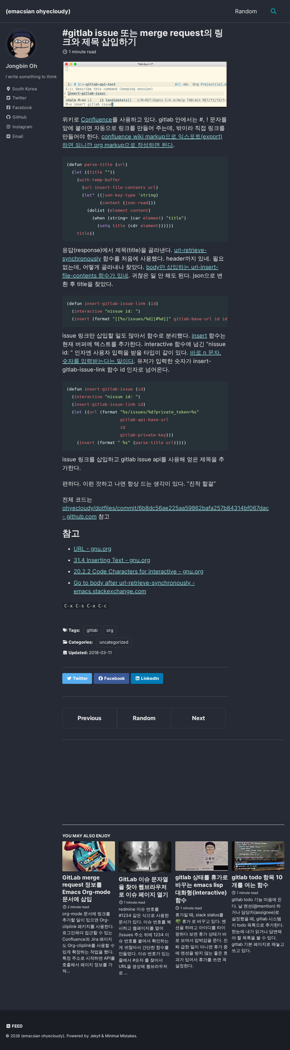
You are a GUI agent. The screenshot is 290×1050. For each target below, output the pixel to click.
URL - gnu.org (92, 548)
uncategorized (113, 642)
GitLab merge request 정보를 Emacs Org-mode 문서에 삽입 (86, 888)
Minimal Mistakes (120, 1036)
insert (199, 335)
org (109, 630)
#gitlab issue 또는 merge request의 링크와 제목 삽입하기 (142, 37)
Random (246, 11)
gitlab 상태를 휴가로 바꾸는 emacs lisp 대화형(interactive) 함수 (201, 889)
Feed (17, 1026)
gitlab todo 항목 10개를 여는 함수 (257, 881)
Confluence (96, 119)
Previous (89, 718)
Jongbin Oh (21, 66)
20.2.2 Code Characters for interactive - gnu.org (138, 571)
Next (198, 718)
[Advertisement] (173, 785)
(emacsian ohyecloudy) (38, 11)
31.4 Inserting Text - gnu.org (112, 560)
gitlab (92, 630)
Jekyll (95, 1036)
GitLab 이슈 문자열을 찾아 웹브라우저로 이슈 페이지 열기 (143, 887)
